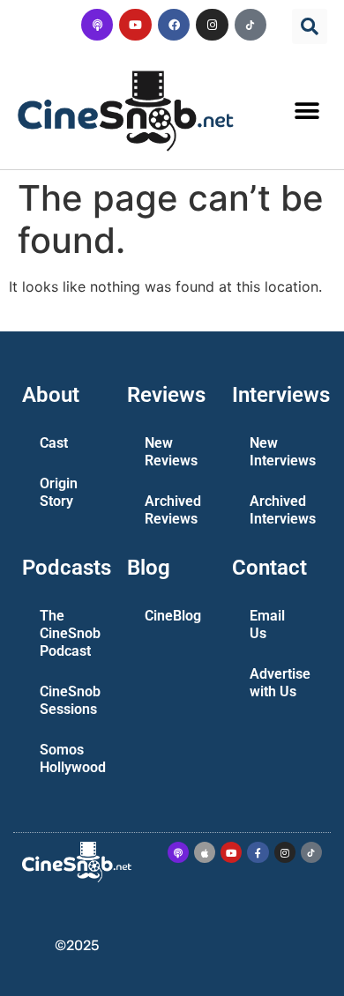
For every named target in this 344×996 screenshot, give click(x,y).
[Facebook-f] (257, 852)
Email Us (267, 624)
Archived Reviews (173, 510)
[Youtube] (135, 25)
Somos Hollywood (73, 758)
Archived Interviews (283, 510)
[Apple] (204, 852)
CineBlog (173, 615)
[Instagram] (212, 25)
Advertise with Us (280, 682)
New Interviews (283, 452)
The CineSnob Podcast (70, 633)
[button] (309, 26)
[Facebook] (174, 25)
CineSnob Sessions (70, 700)
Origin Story (59, 492)
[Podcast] (97, 25)
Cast (54, 443)
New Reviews (171, 452)
